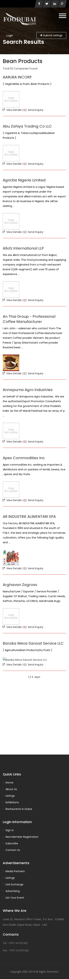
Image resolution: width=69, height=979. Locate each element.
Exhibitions (12, 802)
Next (37, 677)
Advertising (13, 891)
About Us (11, 789)
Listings (10, 796)
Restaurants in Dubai (19, 809)
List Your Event (15, 897)
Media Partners (15, 871)
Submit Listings (52, 35)
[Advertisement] (34, 716)
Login (9, 35)
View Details (13, 110)
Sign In (10, 830)
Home (9, 782)
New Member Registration (22, 837)
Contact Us (13, 850)
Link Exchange (14, 884)
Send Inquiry (34, 110)
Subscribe (12, 843)
